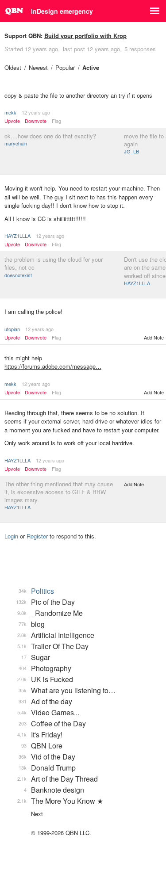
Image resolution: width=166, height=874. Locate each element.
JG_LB (131, 151)
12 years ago (36, 112)
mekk (10, 112)
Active (90, 67)
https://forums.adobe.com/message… (52, 366)
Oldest (12, 67)
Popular (65, 67)
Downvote (35, 120)
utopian (12, 328)
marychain (15, 143)
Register (37, 536)
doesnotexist (18, 275)
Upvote (12, 120)
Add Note (154, 337)
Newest (38, 67)
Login (11, 536)
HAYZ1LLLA (17, 235)
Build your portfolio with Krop (85, 35)
